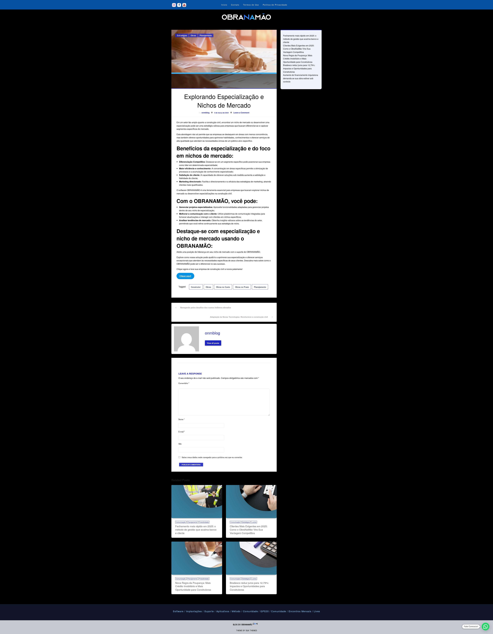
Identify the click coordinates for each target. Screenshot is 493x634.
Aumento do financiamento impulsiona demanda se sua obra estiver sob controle (300, 78)
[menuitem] (224, 4)
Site (180, 444)
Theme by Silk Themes (246, 631)
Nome (181, 419)
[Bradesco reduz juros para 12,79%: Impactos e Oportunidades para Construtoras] (251, 558)
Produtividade (204, 522)
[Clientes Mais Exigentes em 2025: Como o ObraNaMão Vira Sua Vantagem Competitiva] (251, 501)
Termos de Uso (251, 4)
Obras (193, 35)
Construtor (196, 287)
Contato (235, 4)
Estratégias (182, 35)
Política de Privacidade (275, 4)
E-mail (181, 431)
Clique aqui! (185, 276)
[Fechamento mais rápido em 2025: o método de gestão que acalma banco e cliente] (196, 501)
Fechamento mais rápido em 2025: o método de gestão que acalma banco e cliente (195, 529)
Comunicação (181, 522)
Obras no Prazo (242, 287)
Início (224, 4)
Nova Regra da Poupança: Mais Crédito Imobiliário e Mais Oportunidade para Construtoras (193, 586)
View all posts (213, 343)
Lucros (254, 522)
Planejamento (206, 35)
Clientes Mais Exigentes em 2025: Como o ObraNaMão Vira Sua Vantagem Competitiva (248, 529)
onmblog (206, 112)
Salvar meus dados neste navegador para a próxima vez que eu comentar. (212, 457)
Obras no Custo (223, 287)
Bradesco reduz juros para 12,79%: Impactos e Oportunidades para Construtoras (249, 586)
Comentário (183, 383)
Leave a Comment (241, 112)
